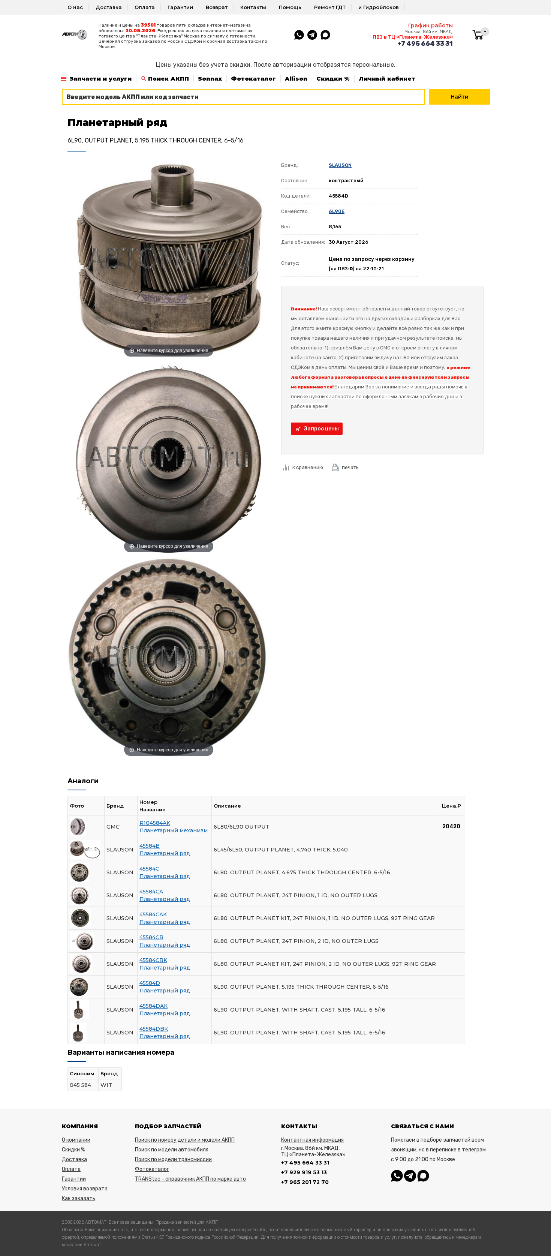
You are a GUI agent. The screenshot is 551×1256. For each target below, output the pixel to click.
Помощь (290, 7)
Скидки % (333, 78)
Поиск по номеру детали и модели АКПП (185, 1140)
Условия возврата (85, 1189)
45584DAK (153, 1006)
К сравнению (307, 467)
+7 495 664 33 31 (425, 43)
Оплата (145, 7)
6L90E (336, 211)
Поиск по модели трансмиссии (173, 1159)
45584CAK (153, 914)
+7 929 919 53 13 (304, 1172)
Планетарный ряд (164, 853)
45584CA (151, 891)
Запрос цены (321, 429)
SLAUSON (340, 165)
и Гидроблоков (378, 7)
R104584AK (154, 823)
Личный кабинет (387, 78)
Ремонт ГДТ (330, 7)
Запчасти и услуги (101, 78)
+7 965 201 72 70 (305, 1182)
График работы (430, 25)
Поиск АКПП (168, 78)
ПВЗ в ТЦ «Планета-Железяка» (413, 37)
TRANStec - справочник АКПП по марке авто (190, 1179)
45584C (149, 868)
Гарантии (180, 7)
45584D (149, 983)
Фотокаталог (253, 78)
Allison (296, 78)
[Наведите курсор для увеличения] (168, 258)
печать (350, 467)
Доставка (109, 7)
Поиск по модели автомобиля (171, 1150)
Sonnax (210, 78)
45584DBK (153, 1028)
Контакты (253, 7)
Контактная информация (312, 1140)
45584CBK (153, 960)
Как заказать (78, 1198)
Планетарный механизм (173, 830)
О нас (75, 7)
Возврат (217, 7)
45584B (149, 845)
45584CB (151, 937)
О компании (76, 1140)
